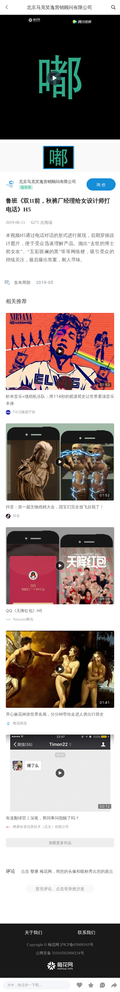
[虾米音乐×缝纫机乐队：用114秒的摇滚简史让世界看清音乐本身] (60, 351)
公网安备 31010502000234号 (60, 953)
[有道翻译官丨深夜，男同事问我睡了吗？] (60, 772)
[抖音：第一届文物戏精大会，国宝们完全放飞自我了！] (60, 461)
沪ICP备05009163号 (76, 944)
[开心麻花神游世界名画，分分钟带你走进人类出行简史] (60, 668)
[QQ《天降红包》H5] (60, 565)
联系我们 (86, 932)
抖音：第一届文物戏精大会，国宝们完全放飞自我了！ (55, 506)
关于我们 (33, 932)
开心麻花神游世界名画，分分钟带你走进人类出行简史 (55, 714)
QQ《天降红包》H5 (24, 610)
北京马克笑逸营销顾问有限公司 (47, 181)
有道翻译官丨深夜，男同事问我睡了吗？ (42, 817)
